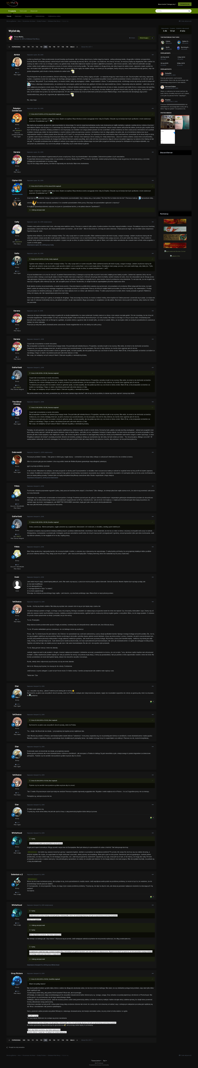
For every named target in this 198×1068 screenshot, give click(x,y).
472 (17, 892)
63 (18, 170)
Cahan (168, 41)
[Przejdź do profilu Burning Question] (178, 48)
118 (63, 47)
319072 (18, 387)
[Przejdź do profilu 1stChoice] (17, 609)
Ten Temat (181, 11)
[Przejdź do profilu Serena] (17, 159)
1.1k (18, 619)
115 (50, 47)
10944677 (18, 130)
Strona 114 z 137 (86, 47)
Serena (17, 152)
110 (28, 47)
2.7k (17, 704)
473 (17, 385)
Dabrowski (17, 452)
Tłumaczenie (95, 1061)
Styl (104, 1061)
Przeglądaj (12, 11)
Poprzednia (16, 47)
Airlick (17, 55)
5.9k (17, 198)
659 (17, 851)
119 (67, 47)
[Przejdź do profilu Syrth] (162, 48)
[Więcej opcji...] (153, 55)
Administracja (40, 16)
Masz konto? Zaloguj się (166, 4)
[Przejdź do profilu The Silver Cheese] (17, 411)
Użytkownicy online (54, 16)
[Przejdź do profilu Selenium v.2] (17, 881)
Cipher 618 (17, 180)
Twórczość (23, 11)
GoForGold (17, 367)
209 (17, 470)
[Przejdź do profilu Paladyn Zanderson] (17, 118)
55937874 (18, 242)
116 (54, 47)
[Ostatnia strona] (77, 47)
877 (17, 422)
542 (17, 271)
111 (33, 47)
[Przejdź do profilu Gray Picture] (17, 980)
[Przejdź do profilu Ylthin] (17, 493)
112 (37, 47)
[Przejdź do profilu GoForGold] (17, 374)
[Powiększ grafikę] (14, 204)
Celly (17, 222)
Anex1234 (51, 114)
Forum (9, 16)
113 (41, 47)
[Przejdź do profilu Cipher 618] (17, 187)
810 (18, 504)
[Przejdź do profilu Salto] (17, 260)
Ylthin (16, 486)
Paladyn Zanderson (17, 109)
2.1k (18, 72)
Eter (17, 686)
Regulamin (28, 16)
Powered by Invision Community (99, 1065)
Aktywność (33, 11)
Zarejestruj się (184, 4)
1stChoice (16, 602)
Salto (16, 253)
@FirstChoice (32, 852)
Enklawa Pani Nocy (33, 39)
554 (17, 991)
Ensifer (50, 522)
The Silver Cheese (17, 403)
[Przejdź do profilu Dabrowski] (17, 459)
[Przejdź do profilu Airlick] (17, 62)
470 (17, 240)
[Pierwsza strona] (9, 47)
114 (45, 47)
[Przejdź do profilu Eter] (17, 693)
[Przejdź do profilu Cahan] (162, 42)
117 (58, 47)
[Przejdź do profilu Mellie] (11, 38)
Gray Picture (17, 973)
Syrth (168, 47)
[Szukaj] (189, 11)
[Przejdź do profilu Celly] (17, 229)
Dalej (72, 47)
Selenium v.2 (17, 874)
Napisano (35, 55)
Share (132, 38)
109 (24, 47)
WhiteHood (17, 833)
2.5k (17, 128)
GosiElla (51, 979)
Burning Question (187, 47)
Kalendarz (18, 16)
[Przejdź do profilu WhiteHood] (17, 840)
